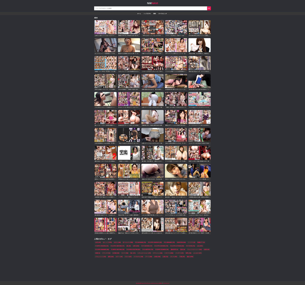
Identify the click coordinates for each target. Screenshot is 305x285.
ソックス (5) (191, 242)
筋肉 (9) (182, 249)
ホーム (139, 13)
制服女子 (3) (201, 242)
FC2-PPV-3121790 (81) (133, 249)
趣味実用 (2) (174, 249)
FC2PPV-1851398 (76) (117, 249)
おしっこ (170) (107, 242)
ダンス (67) (173, 256)
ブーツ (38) (148, 256)
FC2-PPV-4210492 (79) (161, 246)
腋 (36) (129, 246)
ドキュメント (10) (100, 256)
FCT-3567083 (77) (146, 246)
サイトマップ (166, 283)
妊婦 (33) (206, 249)
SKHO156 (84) (181, 242)
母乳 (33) (188, 253)
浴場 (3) (97, 253)
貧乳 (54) (110, 256)
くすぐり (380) (169, 253)
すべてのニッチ (163, 13)
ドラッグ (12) (106, 253)
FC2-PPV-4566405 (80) (102, 249)
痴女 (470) (190, 256)
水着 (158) (157, 256)
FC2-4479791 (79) (147, 249)
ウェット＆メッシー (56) (194, 249)
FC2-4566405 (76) (169, 242)
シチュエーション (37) (144, 253)
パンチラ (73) (179, 253)
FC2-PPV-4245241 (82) (155, 242)
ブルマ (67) (128, 256)
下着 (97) (182, 256)
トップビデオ (147, 13)
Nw (152, 3)
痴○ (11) (132, 253)
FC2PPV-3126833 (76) (161, 249)
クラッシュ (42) (157, 253)
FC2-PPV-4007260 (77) (117, 246)
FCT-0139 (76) (190, 246)
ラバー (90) (125, 253)
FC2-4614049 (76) (140, 242)
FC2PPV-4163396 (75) (101, 246)
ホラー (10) (119, 256)
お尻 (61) (98, 242)
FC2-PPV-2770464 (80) (177, 246)
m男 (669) (136, 246)
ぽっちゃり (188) (128, 242)
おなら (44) (117, 242)
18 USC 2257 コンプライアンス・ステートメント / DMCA (149, 283)
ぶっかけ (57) (197, 253)
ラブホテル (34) (138, 256)
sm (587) (200, 246)
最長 (154, 13)
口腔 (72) (165, 256)
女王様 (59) (116, 253)
